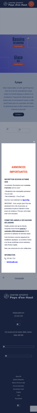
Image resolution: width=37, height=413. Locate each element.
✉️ (11, 262)
